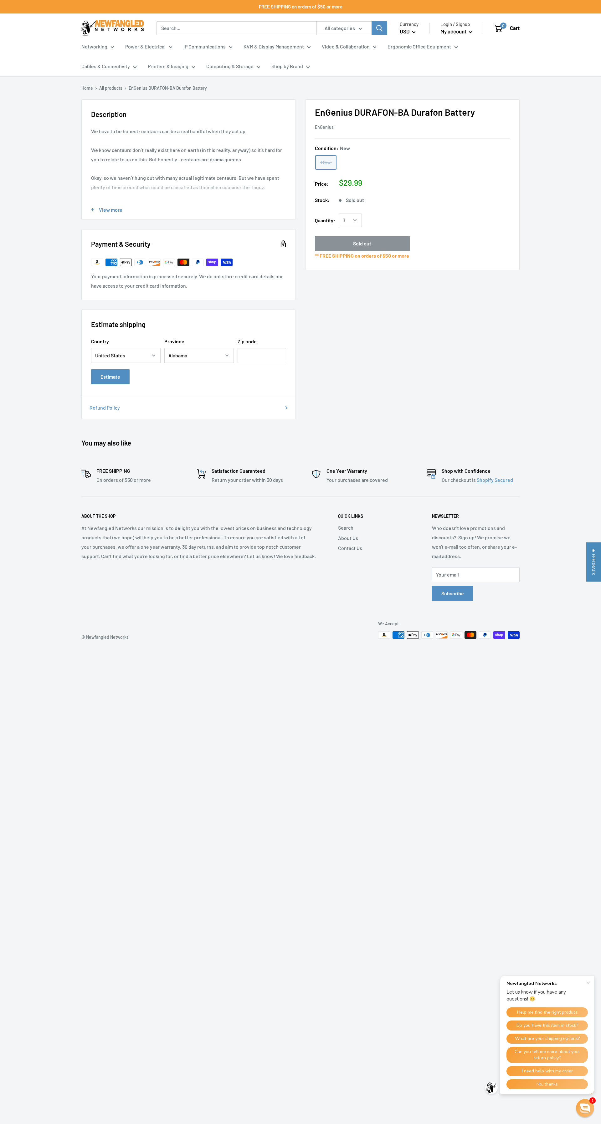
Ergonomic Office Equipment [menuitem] (419, 46)
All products (110, 88)
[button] (593, 562)
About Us (348, 538)
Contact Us (350, 548)
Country (100, 341)
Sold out (362, 243)
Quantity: (325, 220)
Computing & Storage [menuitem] (230, 66)
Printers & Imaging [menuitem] (168, 66)
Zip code (247, 341)
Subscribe (452, 593)
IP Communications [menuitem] (204, 46)
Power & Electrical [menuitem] (145, 46)
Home (87, 88)
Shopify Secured (495, 480)
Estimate (110, 377)
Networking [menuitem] (94, 46)
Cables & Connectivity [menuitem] (105, 66)
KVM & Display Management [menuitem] (274, 46)
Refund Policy (105, 408)
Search (345, 528)
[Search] (379, 28)
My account (453, 31)
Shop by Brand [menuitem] (287, 66)
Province (174, 341)
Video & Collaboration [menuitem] (346, 46)
